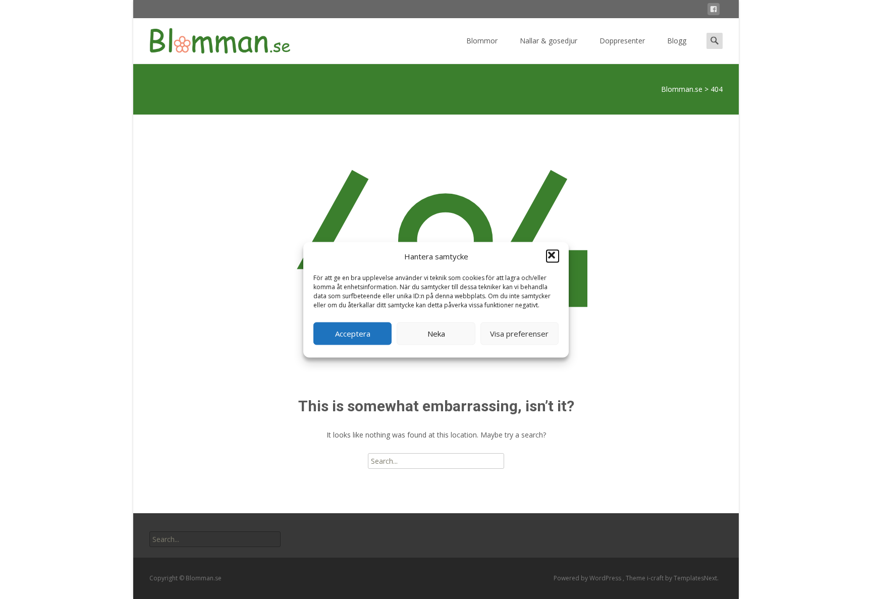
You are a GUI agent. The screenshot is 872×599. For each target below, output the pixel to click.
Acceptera (352, 334)
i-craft (656, 578)
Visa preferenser (519, 334)
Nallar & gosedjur (548, 40)
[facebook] (713, 11)
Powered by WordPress (588, 578)
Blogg (676, 40)
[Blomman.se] (212, 38)
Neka (436, 334)
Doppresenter (622, 40)
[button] (553, 256)
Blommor (482, 40)
